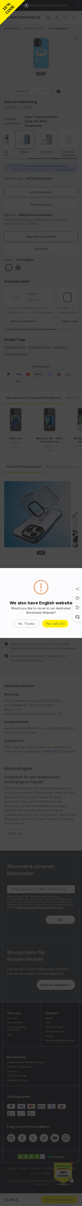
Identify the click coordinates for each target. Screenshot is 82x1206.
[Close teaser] (26, 5)
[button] (12, 12)
